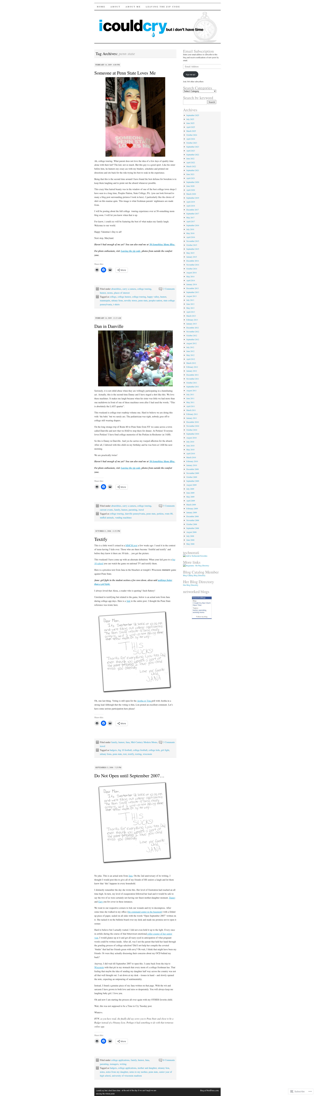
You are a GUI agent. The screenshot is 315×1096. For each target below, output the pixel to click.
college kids (154, 750)
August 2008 (191, 532)
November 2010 (192, 426)
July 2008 (190, 536)
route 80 (169, 513)
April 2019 (190, 201)
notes (102, 1071)
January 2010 (191, 465)
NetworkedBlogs (199, 598)
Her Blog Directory (190, 585)
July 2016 (190, 229)
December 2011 (192, 374)
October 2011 (191, 382)
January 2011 (191, 418)
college (113, 296)
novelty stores (130, 300)
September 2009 (192, 481)
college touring (144, 288)
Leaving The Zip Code (163, 6)
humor (103, 292)
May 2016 (190, 233)
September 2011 (192, 386)
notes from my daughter (117, 1071)
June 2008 (190, 540)
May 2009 (190, 496)
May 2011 (190, 402)
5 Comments (169, 505)
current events (106, 509)
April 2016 (190, 237)
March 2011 (191, 410)
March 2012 (191, 363)
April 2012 (190, 359)
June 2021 (190, 174)
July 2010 (190, 441)
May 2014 (190, 276)
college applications (120, 1060)
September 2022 (192, 154)
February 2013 (192, 319)
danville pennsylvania (135, 513)
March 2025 (191, 131)
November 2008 (192, 520)
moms (110, 292)
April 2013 (190, 311)
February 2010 (192, 461)
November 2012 (192, 331)
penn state (142, 300)
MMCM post (131, 545)
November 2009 (192, 473)
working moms (198, 612)
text (125, 754)
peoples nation (155, 300)
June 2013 (190, 304)
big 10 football (125, 750)
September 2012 (192, 339)
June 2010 (190, 445)
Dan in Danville (108, 326)
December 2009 (192, 469)
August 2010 (191, 437)
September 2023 (192, 146)
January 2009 (191, 512)
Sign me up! (190, 74)
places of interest (122, 292)
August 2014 (191, 272)
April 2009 (190, 500)
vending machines (123, 517)
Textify (100, 539)
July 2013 (190, 300)
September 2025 (192, 115)
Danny (172, 897)
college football (140, 750)
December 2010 (192, 422)
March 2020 (191, 194)
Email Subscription (198, 51)
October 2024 (191, 135)
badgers (113, 750)
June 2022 (190, 158)
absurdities (116, 288)
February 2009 (192, 508)
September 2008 (192, 528)
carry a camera (129, 288)
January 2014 (191, 284)
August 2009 (191, 485)
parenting (133, 509)
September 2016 (192, 225)
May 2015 (190, 253)
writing (123, 1064)
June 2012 (190, 351)
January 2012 (191, 370)
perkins (160, 513)
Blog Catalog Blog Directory (194, 575)
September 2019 (192, 197)
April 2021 (190, 178)
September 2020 (192, 182)
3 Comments (169, 742)
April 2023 (190, 150)
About (115, 6)
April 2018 (190, 205)
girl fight (165, 750)
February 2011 (192, 414)
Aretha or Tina (144, 700)
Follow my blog (201, 617)
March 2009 (191, 504)
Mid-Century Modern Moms (144, 742)
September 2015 (192, 249)
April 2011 (190, 406)
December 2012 (192, 327)
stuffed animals (107, 517)
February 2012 (192, 367)
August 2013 (191, 296)
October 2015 (191, 245)
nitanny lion (163, 1067)
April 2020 (190, 190)
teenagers (114, 1064)
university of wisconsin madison (127, 1075)
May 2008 (190, 544)
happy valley (153, 296)
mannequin (105, 300)
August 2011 (191, 390)
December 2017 (192, 209)
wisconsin (147, 754)
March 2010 (191, 457)
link (128, 600)
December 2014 (192, 260)
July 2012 (190, 347)
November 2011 (192, 378)
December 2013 (192, 288)
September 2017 (192, 213)
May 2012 (190, 355)
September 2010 (192, 433)
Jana (128, 742)
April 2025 (190, 127)
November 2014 (192, 264)
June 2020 (190, 186)
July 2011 (190, 394)
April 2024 (190, 138)
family (117, 509)
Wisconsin (99, 967)
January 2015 (191, 256)
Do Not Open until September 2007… (129, 775)
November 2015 (192, 241)
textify (131, 754)
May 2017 (190, 217)
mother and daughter (147, 1067)
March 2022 (191, 166)
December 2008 (192, 516)
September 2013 (192, 292)
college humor (124, 296)
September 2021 (192, 170)
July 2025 (190, 119)
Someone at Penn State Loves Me (125, 73)
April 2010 (190, 453)
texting (138, 754)
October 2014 (191, 268)
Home (101, 6)
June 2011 (190, 398)
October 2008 (191, 524)
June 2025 (190, 123)
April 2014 (190, 280)
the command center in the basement (145, 911)
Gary (101, 901)
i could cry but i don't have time (108, 1090)
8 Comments (169, 1060)
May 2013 (190, 308)
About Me (133, 6)
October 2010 (191, 429)
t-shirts (116, 304)
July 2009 (190, 488)
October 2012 (191, 335)
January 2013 (191, 323)
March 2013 (191, 315)
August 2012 (191, 343)
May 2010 (190, 449)
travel (141, 509)
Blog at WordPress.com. (209, 1090)
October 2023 (191, 142)
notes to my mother (138, 1071)
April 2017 (190, 221)
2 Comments (169, 288)
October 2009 (191, 477)
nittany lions (117, 300)
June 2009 (190, 492)
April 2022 (190, 162)
